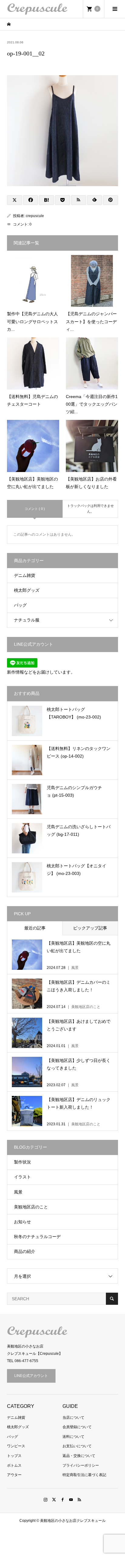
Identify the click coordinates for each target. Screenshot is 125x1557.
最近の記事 (35, 928)
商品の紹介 (24, 1251)
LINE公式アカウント (31, 1376)
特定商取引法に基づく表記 (84, 1475)
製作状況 (22, 1162)
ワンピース (16, 1446)
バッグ (20, 605)
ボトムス (14, 1465)
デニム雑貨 (24, 575)
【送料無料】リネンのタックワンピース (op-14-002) (78, 752)
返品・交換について (78, 1456)
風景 (18, 1192)
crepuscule (35, 216)
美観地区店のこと (31, 1206)
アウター (14, 1475)
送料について (73, 1437)
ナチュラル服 (26, 620)
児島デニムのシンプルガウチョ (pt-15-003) (74, 791)
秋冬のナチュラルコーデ (37, 1236)
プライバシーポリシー (80, 1465)
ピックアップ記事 (90, 928)
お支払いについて (77, 1446)
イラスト (22, 1176)
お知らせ (22, 1221)
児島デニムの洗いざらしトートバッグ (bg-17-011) (78, 830)
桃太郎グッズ (26, 590)
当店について (73, 1417)
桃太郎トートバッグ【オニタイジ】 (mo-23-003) (76, 869)
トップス (14, 1456)
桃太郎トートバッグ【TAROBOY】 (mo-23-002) (74, 713)
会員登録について (77, 1427)
